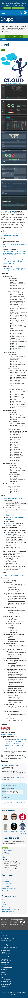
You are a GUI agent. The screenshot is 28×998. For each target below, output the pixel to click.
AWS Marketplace (11, 516)
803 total (8, 857)
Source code (5, 900)
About (2, 977)
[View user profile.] (5, 820)
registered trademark (14, 993)
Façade (6, 747)
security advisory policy (19, 757)
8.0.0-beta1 (5, 765)
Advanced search (7, 850)
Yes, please (7, 8)
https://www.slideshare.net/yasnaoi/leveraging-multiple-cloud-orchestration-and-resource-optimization (15, 253)
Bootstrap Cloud (10, 523)
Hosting (14, 947)
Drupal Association (6, 981)
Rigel (23, 744)
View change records (8, 911)
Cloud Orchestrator (10, 211)
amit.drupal (22, 831)
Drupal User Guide (6, 961)
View (3, 50)
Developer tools (8, 741)
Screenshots (5, 886)
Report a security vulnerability (10, 909)
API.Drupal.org (5, 964)
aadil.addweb (14, 831)
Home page (5, 879)
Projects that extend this (9, 891)
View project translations (9, 888)
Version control (10, 50)
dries (12, 751)
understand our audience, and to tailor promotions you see (15, 4)
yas (5, 821)
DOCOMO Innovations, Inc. (8, 734)
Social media (4, 937)
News (2, 933)
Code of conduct (5, 954)
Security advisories (6, 940)
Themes (3, 972)
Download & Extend (6, 967)
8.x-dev (17, 777)
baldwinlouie (14, 821)
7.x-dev (17, 796)
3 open (4, 857)
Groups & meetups (6, 950)
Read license (5, 881)
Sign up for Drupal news (7, 938)
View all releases (5, 804)
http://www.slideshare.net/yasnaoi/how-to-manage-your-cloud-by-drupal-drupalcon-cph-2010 (14, 261)
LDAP (10, 534)
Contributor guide (6, 949)
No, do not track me (18, 8)
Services (3, 947)
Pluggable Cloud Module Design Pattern (14, 575)
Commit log (5, 904)
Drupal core (4, 969)
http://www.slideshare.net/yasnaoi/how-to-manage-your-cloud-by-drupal (14, 269)
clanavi (5, 831)
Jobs (2, 942)
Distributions (4, 974)
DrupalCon (4, 952)
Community (4, 945)
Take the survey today (14, 36)
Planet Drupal (5, 935)
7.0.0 (3, 785)
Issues (4, 902)
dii (22, 821)
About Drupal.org (6, 983)
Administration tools (21, 739)
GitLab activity (6, 907)
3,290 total (9, 854)
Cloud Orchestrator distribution (12, 498)
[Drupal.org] (14, 19)
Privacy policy (4, 986)
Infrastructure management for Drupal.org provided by (13, 920)
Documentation (6, 884)
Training (8, 947)
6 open (4, 854)
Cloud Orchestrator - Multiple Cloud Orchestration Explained (13, 234)
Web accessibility (5, 979)
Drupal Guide (4, 959)
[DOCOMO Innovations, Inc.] (5, 729)
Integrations (17, 741)
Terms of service (5, 984)
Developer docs (5, 962)
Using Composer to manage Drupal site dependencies (13, 802)
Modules (3, 39)
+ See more (23, 833)
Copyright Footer (18, 745)
